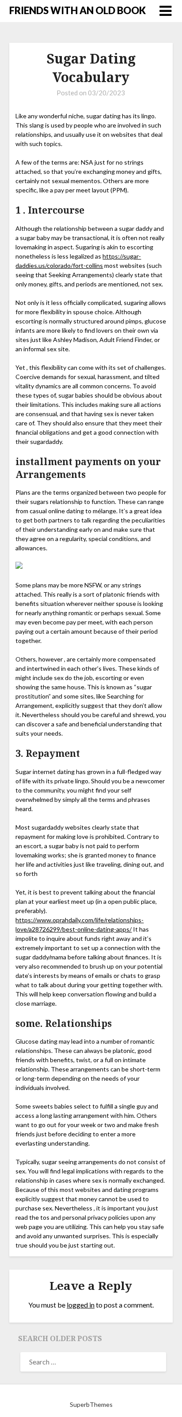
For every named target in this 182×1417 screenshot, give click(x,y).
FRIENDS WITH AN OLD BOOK (77, 10)
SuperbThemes (91, 1404)
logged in (81, 1304)
